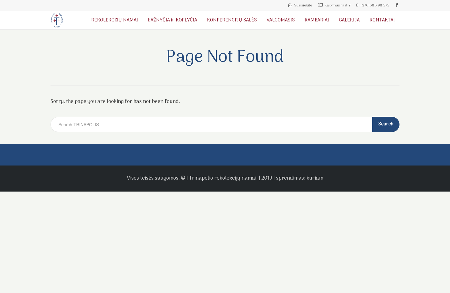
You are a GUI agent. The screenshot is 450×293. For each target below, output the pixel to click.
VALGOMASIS (281, 20)
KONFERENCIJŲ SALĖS (232, 20)
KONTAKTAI (382, 20)
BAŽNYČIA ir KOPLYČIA (172, 20)
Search (385, 124)
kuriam (314, 178)
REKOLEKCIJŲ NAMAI (114, 20)
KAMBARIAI (317, 20)
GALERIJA (349, 20)
